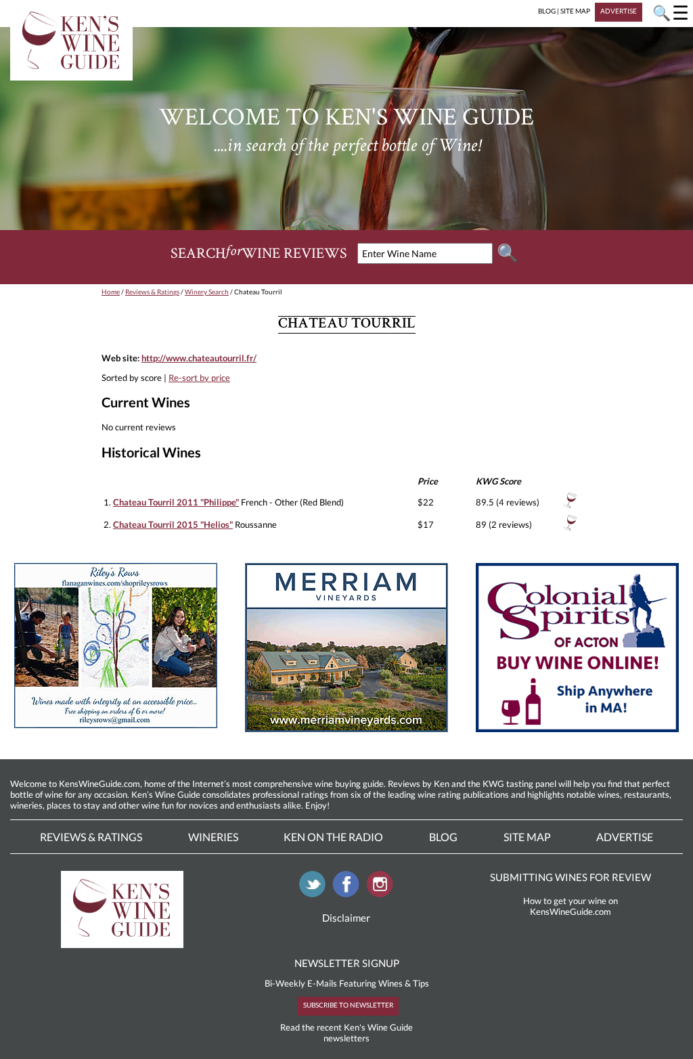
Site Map (527, 836)
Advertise (624, 836)
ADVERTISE (618, 11)
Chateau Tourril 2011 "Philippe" (176, 502)
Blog (443, 836)
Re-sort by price (199, 377)
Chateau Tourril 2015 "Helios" (173, 524)
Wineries (213, 836)
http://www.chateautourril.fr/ (198, 358)
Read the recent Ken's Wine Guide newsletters (346, 1032)
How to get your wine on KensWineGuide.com (570, 906)
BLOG (547, 11)
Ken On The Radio (333, 836)
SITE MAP (575, 11)
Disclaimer (346, 917)
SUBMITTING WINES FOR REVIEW (570, 877)
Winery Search (207, 292)
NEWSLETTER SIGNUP (346, 963)
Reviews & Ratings (152, 292)
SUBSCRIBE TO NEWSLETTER (348, 1005)
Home (111, 292)
